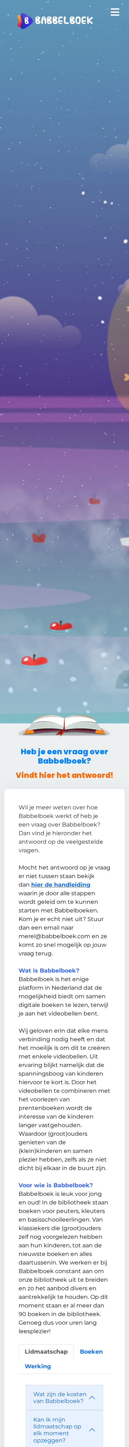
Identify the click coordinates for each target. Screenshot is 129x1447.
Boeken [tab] (91, 1351)
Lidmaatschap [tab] (46, 1351)
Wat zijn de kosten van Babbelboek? (60, 1397)
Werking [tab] (38, 1366)
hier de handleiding (60, 884)
